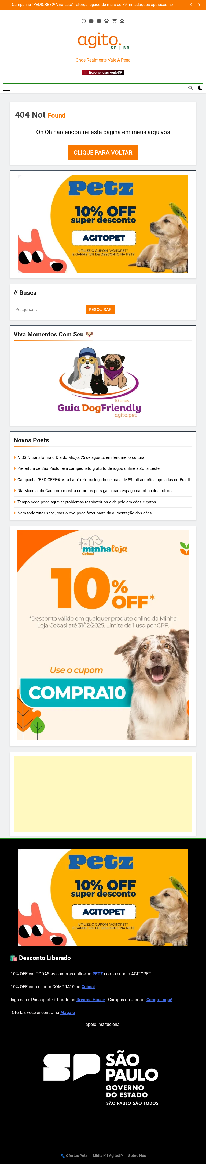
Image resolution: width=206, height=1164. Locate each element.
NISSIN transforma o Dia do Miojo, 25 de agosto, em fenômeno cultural (81, 457)
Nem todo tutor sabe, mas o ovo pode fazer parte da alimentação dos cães (84, 513)
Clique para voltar (103, 152)
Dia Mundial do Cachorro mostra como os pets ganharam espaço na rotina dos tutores (105, 5)
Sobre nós (137, 1156)
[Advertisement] (103, 794)
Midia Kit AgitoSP (108, 1156)
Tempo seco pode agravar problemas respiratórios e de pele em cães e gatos (86, 502)
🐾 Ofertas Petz (73, 1156)
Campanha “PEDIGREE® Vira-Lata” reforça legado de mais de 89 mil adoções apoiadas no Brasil (103, 479)
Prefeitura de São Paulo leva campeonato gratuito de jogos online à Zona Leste (88, 468)
